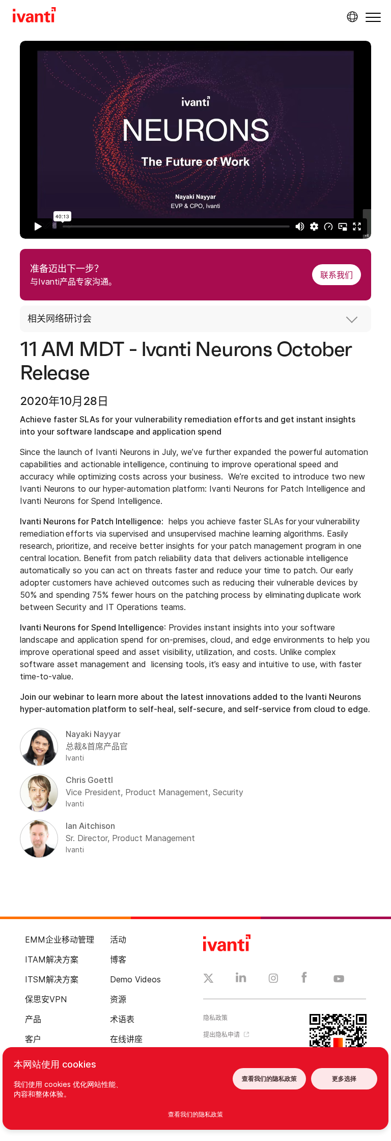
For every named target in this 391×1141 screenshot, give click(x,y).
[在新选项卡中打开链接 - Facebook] (304, 980)
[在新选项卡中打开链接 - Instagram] (273, 980)
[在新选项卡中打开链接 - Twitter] (208, 980)
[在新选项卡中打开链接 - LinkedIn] (241, 980)
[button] (373, 17)
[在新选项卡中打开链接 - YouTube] (338, 979)
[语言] (351, 17)
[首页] (34, 16)
